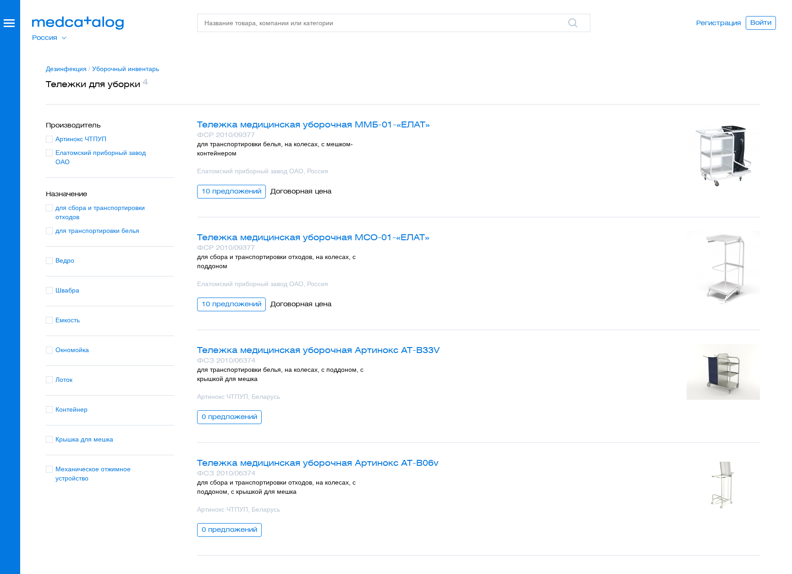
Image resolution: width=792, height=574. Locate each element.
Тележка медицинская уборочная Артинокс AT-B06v (318, 463)
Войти (760, 22)
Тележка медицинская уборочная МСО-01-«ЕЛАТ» (313, 237)
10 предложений (231, 191)
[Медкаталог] (78, 23)
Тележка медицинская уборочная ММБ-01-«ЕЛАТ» (313, 124)
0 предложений (229, 417)
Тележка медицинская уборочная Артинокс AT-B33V (318, 350)
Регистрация (718, 23)
